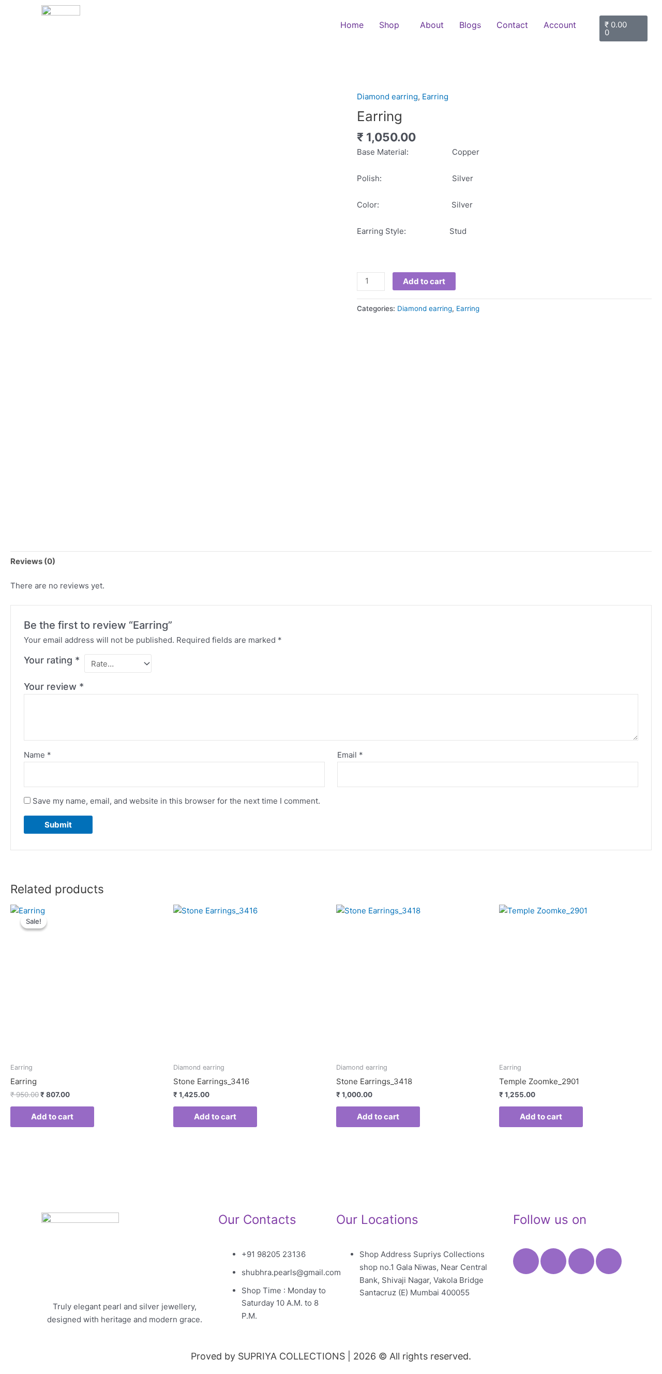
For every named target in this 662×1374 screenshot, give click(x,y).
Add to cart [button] (52, 1116)
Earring (435, 96)
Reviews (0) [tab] (32, 561)
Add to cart (424, 281)
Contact (512, 25)
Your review (54, 686)
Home (352, 25)
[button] (391, 25)
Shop (389, 25)
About (432, 25)
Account (560, 25)
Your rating (52, 660)
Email (350, 755)
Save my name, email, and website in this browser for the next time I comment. (176, 801)
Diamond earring (387, 96)
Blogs (470, 25)
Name (37, 755)
